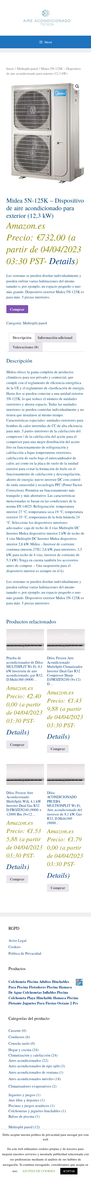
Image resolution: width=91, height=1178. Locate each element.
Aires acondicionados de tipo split (34, 1065)
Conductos (16, 1036)
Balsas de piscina (21, 1116)
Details (62, 260)
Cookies (14, 946)
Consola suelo (19, 1043)
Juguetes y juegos (21, 1094)
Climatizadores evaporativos (29, 1086)
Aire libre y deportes (23, 1100)
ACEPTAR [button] (69, 1171)
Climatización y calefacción (29, 1055)
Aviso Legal (17, 940)
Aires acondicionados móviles (31, 1078)
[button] (77, 86)
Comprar (17, 309)
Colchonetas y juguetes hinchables (34, 1110)
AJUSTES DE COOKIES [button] (38, 1171)
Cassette (14, 1030)
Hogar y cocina (19, 1049)
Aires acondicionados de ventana (33, 1072)
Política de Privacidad (24, 953)
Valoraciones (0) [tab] (26, 347)
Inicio (10, 68)
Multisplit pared (27, 68)
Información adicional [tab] (55, 337)
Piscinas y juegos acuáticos (28, 1105)
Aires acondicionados (24, 1060)
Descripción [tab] (22, 337)
